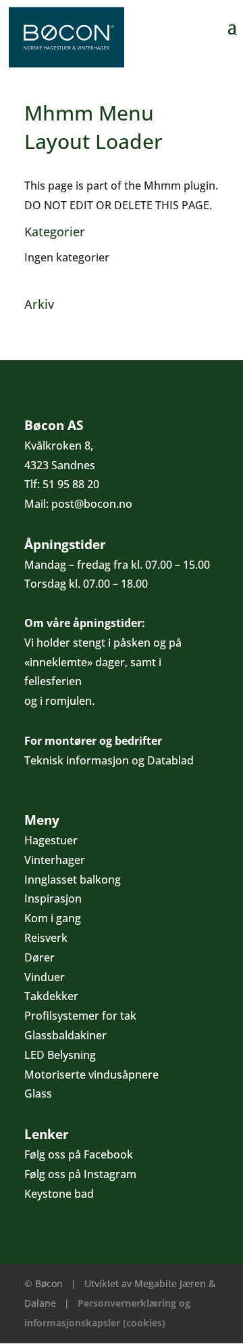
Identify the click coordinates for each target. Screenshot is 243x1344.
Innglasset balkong (72, 879)
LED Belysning (60, 1054)
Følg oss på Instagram (80, 1174)
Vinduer (44, 977)
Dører (39, 957)
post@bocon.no (91, 503)
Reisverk (46, 937)
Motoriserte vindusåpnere (91, 1074)
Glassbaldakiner (65, 1035)
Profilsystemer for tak (80, 1015)
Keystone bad (59, 1193)
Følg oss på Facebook (78, 1154)
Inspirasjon (53, 898)
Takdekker (51, 996)
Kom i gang (52, 918)
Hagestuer (51, 840)
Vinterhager (54, 859)
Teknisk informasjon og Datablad (109, 760)
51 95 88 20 (71, 484)
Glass (38, 1093)
